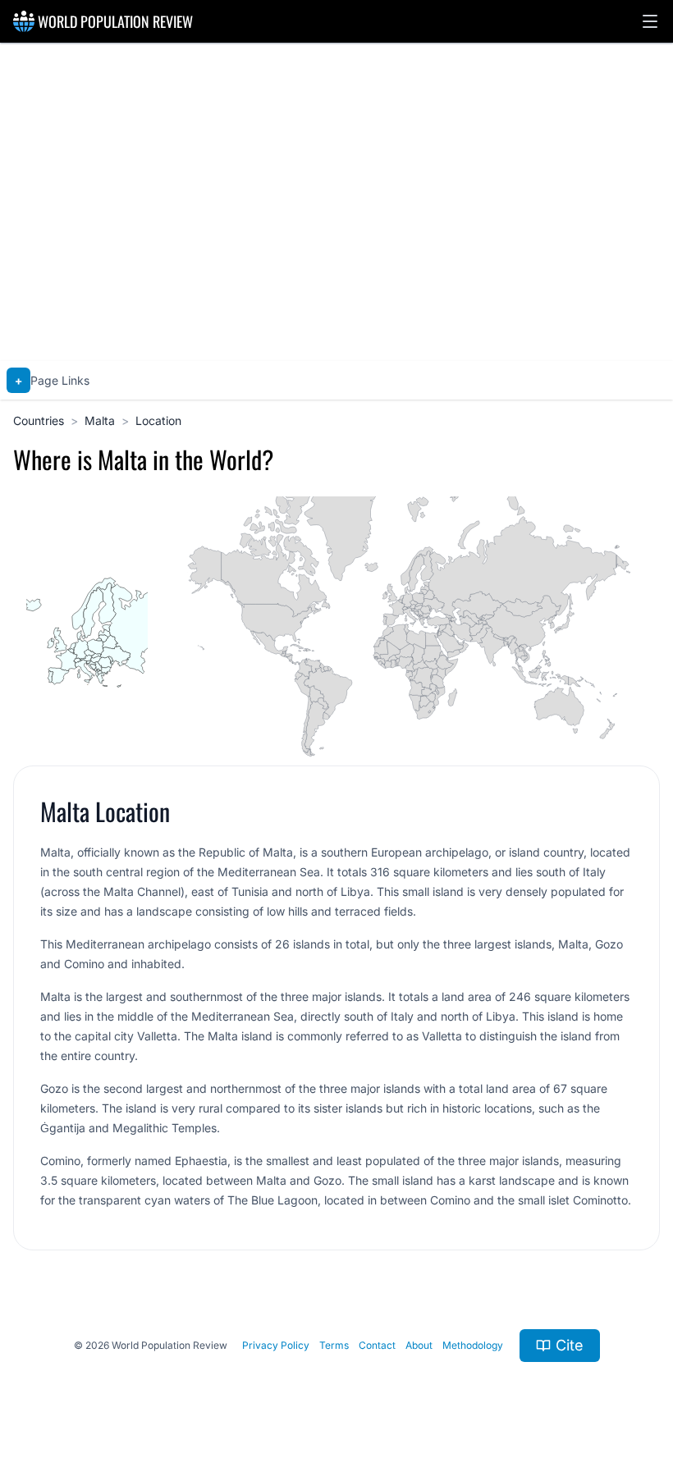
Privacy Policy (275, 1345)
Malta (100, 420)
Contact (377, 1345)
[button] (650, 21)
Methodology (472, 1345)
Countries (38, 420)
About (419, 1345)
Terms (334, 1345)
